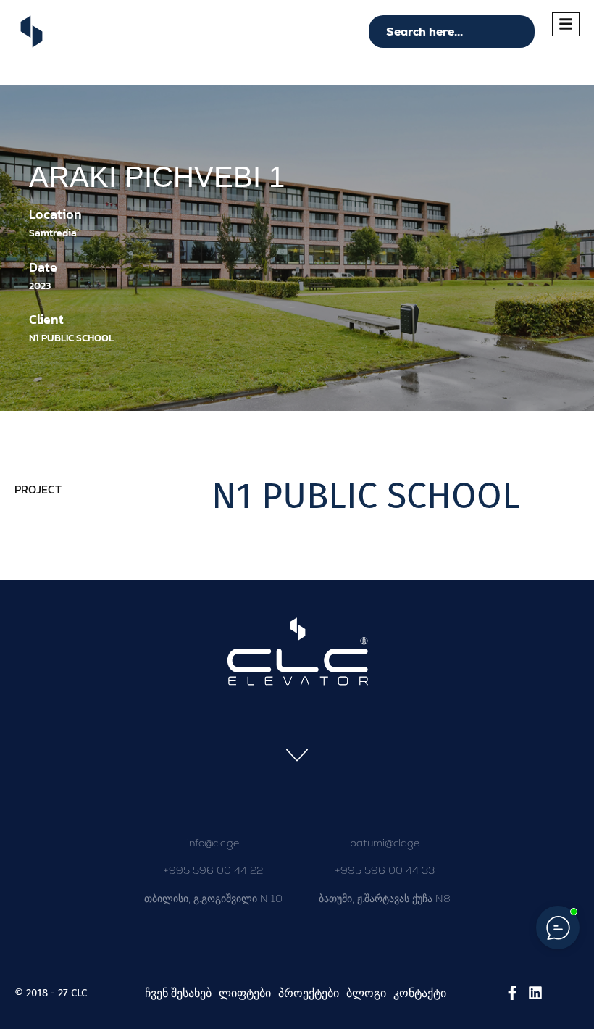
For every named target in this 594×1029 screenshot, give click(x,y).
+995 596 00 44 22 (213, 870)
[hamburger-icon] (566, 24)
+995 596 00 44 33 (385, 870)
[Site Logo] (31, 30)
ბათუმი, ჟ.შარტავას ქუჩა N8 (385, 898)
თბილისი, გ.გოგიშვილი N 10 (213, 898)
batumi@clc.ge (384, 842)
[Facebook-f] (512, 993)
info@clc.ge (213, 842)
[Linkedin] (535, 993)
